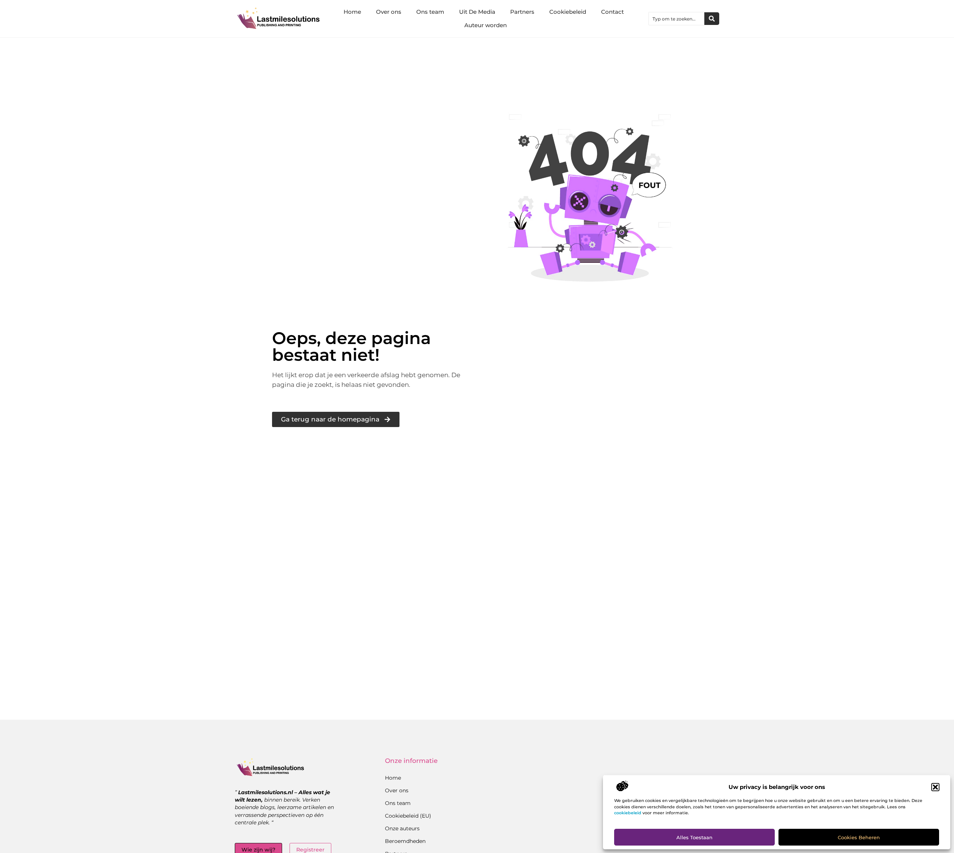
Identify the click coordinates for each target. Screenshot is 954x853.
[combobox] (676, 18)
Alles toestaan (694, 837)
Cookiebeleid (567, 11)
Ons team (430, 11)
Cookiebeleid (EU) (408, 815)
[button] (935, 787)
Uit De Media (477, 11)
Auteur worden (485, 25)
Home (352, 11)
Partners (522, 11)
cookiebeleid (627, 812)
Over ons (388, 11)
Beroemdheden (405, 841)
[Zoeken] (711, 18)
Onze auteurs (402, 828)
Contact (612, 11)
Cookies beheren (859, 837)
